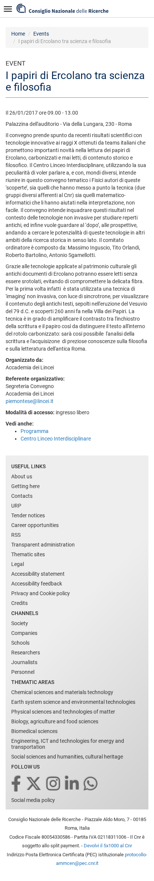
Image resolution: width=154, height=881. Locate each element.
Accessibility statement (38, 574)
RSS (16, 535)
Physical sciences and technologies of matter (63, 712)
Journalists (24, 662)
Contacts (22, 496)
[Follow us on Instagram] (53, 784)
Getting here (25, 486)
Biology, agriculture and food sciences (54, 721)
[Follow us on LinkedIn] (72, 784)
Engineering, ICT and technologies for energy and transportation (67, 744)
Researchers (25, 653)
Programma (35, 431)
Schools (20, 643)
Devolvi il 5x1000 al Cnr (108, 845)
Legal (17, 564)
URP (16, 506)
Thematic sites (28, 554)
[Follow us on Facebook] (16, 784)
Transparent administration (43, 545)
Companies (24, 633)
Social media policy (33, 800)
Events (41, 34)
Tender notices (28, 515)
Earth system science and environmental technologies (73, 702)
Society (19, 623)
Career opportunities (35, 525)
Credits (19, 603)
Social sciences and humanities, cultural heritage (67, 757)
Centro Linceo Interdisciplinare (56, 439)
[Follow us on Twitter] (34, 784)
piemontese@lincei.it (29, 401)
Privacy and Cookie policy (40, 593)
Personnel (22, 672)
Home (18, 34)
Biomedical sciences (34, 731)
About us (21, 476)
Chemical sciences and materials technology (62, 692)
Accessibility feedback (36, 584)
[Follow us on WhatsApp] (91, 784)
